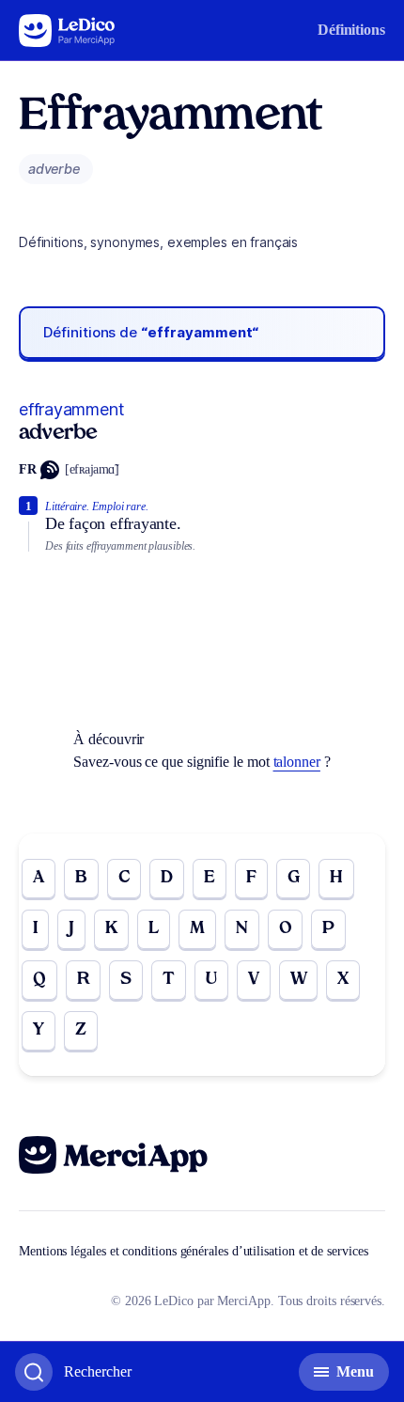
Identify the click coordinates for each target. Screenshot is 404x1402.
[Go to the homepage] (67, 30)
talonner (296, 762)
